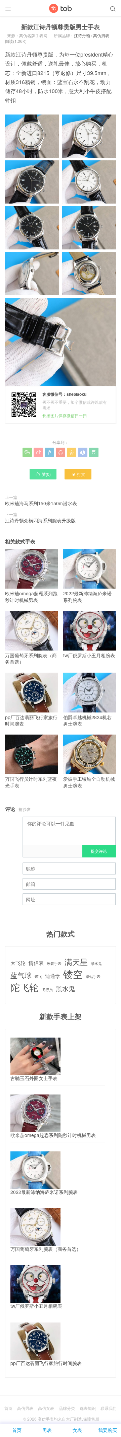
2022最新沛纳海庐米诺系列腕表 (87, 596)
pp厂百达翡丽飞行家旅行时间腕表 (31, 720)
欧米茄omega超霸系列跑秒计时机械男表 (31, 596)
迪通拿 (52, 975)
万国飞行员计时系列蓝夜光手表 (31, 782)
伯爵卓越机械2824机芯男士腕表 (87, 720)
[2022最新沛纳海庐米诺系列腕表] (35, 1170)
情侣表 (36, 962)
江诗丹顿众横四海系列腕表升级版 (40, 520)
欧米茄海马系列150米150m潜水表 (41, 503)
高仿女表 (46, 1408)
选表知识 (88, 1408)
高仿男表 (101, 35)
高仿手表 (46, 1419)
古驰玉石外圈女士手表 (33, 1078)
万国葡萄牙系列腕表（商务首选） (31, 658)
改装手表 (54, 963)
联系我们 (108, 1408)
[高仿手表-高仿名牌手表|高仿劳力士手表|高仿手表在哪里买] (60, 8)
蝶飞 (38, 976)
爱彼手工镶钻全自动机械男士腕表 (89, 782)
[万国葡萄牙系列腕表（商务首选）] (35, 1227)
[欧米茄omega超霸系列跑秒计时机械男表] (35, 1113)
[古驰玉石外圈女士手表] (35, 1056)
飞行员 (47, 989)
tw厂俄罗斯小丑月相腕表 (89, 655)
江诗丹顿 (82, 35)
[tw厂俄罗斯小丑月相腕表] (35, 1284)
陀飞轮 (24, 987)
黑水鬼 (65, 988)
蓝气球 (21, 975)
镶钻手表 (93, 976)
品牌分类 (67, 1408)
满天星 (76, 961)
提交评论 (99, 851)
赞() (43, 474)
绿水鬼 (96, 963)
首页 (8, 1408)
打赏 (78, 474)
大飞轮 (18, 962)
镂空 (73, 974)
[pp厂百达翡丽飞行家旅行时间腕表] (35, 1341)
